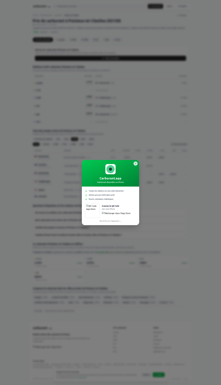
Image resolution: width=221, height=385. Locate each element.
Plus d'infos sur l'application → (110, 221)
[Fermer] (136, 164)
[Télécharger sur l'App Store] (116, 214)
